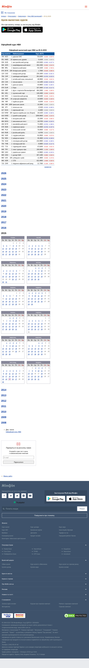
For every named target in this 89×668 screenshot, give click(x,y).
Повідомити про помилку (44, 515)
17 (32, 251)
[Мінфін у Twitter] (17, 495)
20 (6, 251)
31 (6, 282)
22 (13, 251)
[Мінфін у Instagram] (23, 495)
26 (3, 254)
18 (35, 251)
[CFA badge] (31, 616)
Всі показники (10, 13)
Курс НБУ (5, 530)
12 (3, 249)
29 (13, 254)
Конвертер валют (7, 536)
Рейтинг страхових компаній (68, 604)
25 (35, 254)
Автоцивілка (6, 606)
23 (16, 251)
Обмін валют (6, 564)
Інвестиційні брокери (66, 530)
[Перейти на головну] (7, 6)
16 (16, 249)
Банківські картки (36, 530)
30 (16, 254)
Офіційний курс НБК (13, 432)
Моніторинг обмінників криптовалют (14, 538)
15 (13, 249)
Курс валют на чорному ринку (69, 564)
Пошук (82, 509)
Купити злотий (63, 567)
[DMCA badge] (75, 616)
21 (9, 251)
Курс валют (5, 527)
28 (9, 254)
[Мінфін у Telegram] (10, 495)
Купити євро (34, 567)
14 (9, 249)
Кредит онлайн (35, 536)
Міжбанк (5, 533)
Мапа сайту (7, 476)
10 (32, 249)
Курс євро (62, 527)
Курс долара (34, 527)
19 (3, 251)
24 (32, 254)
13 (6, 249)
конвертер (47, 167)
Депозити (33, 533)
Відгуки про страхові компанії (40, 604)
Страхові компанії (65, 606)
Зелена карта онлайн (9, 604)
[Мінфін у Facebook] (4, 495)
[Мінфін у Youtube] (30, 495)
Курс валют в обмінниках (38, 564)
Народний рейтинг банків (67, 536)
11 (35, 249)
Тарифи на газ (63, 533)
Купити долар (6, 567)
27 (6, 254)
